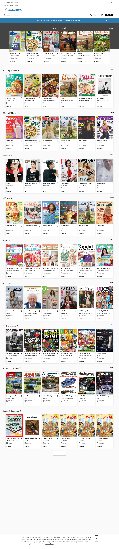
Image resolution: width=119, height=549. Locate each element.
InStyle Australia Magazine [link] (86, 183)
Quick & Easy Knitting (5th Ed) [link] (32, 268)
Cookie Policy (49, 544)
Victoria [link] (80, 53)
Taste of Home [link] (10, 98)
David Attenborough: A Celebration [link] (32, 311)
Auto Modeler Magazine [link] (68, 396)
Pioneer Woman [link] (65, 140)
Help (112, 2)
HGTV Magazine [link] (15, 53)
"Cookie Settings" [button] (45, 542)
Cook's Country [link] (47, 98)
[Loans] (101, 15)
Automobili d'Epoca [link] (48, 396)
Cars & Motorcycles (11, 368)
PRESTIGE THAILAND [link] (31, 183)
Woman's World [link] (11, 226)
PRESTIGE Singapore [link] (49, 183)
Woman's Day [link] (65, 226)
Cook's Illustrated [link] (30, 98)
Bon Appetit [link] (100, 98)
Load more (59, 453)
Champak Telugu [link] (48, 438)
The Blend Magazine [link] (31, 438)
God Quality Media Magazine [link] (13, 353)
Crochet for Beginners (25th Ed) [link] (86, 268)
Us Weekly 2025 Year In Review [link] (104, 311)
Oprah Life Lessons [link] (48, 311)
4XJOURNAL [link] (82, 396)
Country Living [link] (48, 53)
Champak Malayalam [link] (103, 438)
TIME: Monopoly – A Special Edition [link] (13, 438)
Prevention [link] (9, 140)
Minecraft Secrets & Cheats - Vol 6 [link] (50, 353)
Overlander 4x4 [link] (29, 396)
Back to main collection (12, 2)
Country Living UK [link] (99, 53)
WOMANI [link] (63, 311)
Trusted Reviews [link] (101, 353)
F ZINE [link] (8, 183)
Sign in (109, 15)
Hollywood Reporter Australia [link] (13, 311)
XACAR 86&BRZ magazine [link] (104, 396)
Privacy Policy (66, 537)
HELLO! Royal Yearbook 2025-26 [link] (86, 311)
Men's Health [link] (83, 140)
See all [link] (111, 28)
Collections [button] (16, 15)
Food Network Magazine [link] (33, 53)
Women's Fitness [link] (102, 140)
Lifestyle (7, 198)
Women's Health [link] (47, 140)
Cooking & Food (10, 70)
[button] (94, 15)
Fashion (6, 155)
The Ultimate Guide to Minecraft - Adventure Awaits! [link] (86, 353)
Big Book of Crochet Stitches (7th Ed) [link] (13, 268)
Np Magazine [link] (101, 183)
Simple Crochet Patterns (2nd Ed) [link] (104, 268)
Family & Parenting (11, 411)
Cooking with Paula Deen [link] (86, 98)
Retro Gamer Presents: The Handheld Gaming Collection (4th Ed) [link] (32, 353)
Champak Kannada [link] (84, 438)
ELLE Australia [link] (65, 183)
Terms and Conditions (52, 537)
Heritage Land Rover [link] (12, 396)
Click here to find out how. (72, 20)
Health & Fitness (10, 113)
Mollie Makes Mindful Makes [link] (50, 268)
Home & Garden (59, 28)
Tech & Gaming (10, 326)
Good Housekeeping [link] (31, 226)
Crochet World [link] (101, 226)
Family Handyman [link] (66, 53)
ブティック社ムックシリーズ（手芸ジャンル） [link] (68, 268)
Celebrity (7, 283)
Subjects (7, 15)
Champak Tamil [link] (65, 438)
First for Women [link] (47, 226)
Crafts (6, 240)
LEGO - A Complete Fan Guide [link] (68, 353)
